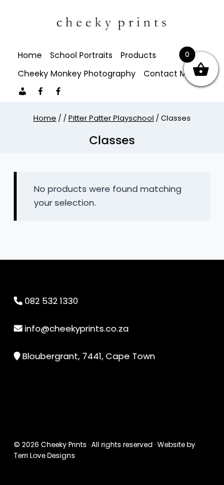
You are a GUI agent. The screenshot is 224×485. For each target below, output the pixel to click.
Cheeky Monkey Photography (77, 73)
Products (138, 55)
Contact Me (168, 73)
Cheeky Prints (64, 444)
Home (30, 55)
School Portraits (81, 55)
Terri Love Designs (44, 455)
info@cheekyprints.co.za (77, 328)
